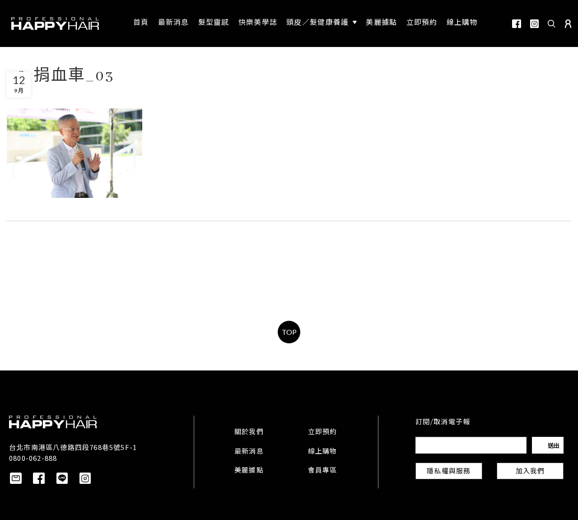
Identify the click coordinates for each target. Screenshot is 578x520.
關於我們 (249, 432)
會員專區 (322, 471)
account (568, 23)
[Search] (551, 23)
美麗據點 (249, 471)
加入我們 (530, 472)
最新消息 (249, 452)
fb (516, 23)
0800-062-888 (33, 458)
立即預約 (322, 432)
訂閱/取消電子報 (442, 422)
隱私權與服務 (449, 472)
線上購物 (322, 452)
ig (534, 23)
